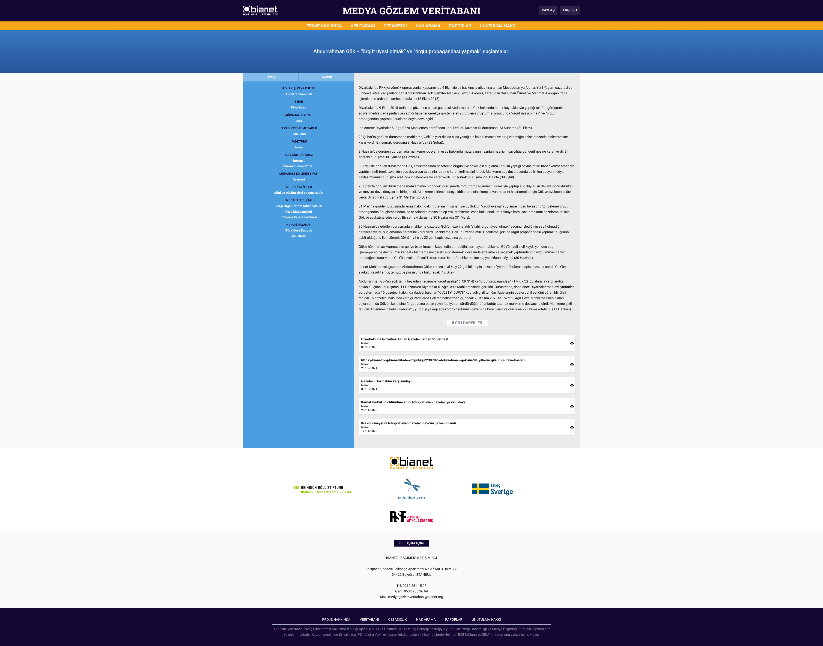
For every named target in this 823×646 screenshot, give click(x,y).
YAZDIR (326, 77)
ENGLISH (570, 10)
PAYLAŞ (548, 10)
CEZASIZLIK (395, 25)
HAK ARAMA (428, 25)
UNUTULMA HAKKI (498, 25)
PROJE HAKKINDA (324, 25)
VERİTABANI (363, 25)
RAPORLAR (460, 25)
